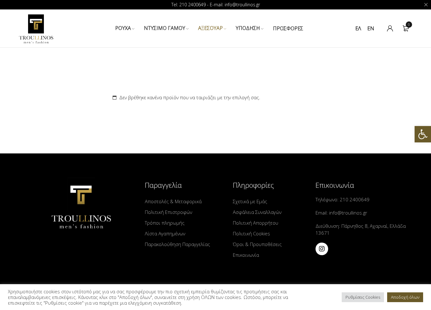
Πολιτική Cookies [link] (251, 233)
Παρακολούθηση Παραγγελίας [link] (177, 244)
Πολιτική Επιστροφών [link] (168, 212)
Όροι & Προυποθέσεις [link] (257, 244)
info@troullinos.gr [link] (347, 213)
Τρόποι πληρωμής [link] (165, 223)
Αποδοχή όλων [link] (405, 297)
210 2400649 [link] (354, 199)
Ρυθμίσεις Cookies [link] (362, 297)
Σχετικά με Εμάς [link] (250, 201)
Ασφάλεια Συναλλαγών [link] (257, 212)
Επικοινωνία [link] (246, 255)
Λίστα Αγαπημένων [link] (165, 233)
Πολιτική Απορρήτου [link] (255, 223)
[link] (423, 134)
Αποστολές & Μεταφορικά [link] (173, 201)
